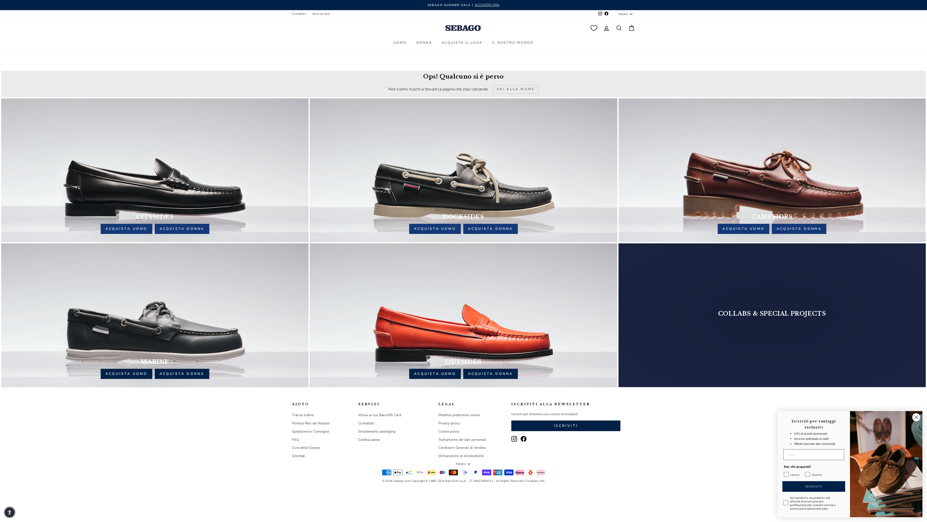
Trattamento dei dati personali (462, 439)
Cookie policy (448, 431)
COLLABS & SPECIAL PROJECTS (772, 313)
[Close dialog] (916, 417)
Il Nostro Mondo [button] (513, 42)
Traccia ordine (303, 415)
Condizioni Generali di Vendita (462, 447)
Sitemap (298, 456)
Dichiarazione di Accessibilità (461, 456)
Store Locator (321, 14)
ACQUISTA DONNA (182, 228)
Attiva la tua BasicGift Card (379, 415)
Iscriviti (566, 425)
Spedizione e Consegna (310, 431)
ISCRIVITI (813, 486)
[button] (9, 512)
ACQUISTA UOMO (126, 228)
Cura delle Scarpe (306, 447)
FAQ (295, 439)
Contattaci (299, 14)
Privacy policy (449, 423)
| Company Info (534, 481)
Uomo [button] (400, 42)
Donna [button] (424, 42)
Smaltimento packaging (376, 431)
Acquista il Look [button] (462, 42)
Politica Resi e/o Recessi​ (311, 423)
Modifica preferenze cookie (459, 415)
